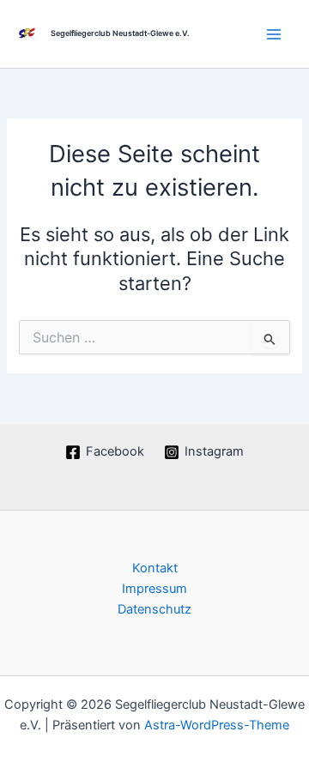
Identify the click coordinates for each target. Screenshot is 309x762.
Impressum (154, 588)
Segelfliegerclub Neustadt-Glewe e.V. (120, 33)
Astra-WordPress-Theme (216, 725)
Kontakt (155, 568)
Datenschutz (154, 609)
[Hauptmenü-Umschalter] (274, 34)
